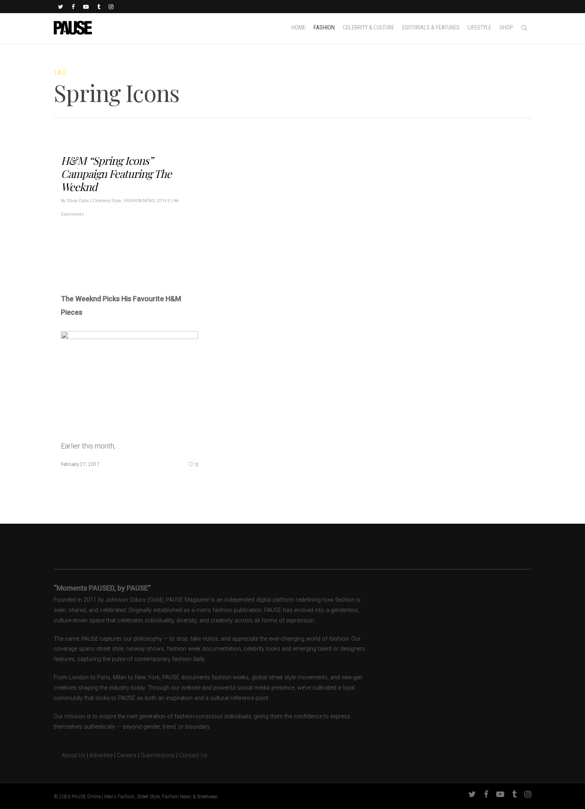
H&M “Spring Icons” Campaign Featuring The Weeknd (116, 173)
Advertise (101, 755)
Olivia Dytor (77, 200)
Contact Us (193, 755)
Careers (126, 755)
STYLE (163, 200)
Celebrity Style (107, 200)
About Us (69, 755)
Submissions (158, 755)
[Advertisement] (154, 265)
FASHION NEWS (139, 200)
